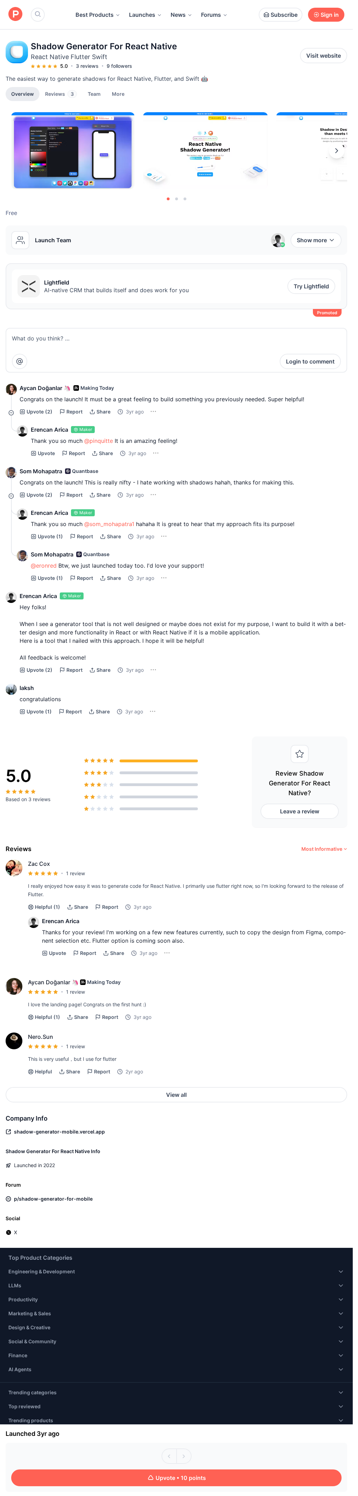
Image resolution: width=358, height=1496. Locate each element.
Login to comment (310, 361)
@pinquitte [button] (98, 440)
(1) (50, 536)
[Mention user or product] (19, 361)
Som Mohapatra (41, 471)
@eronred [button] (44, 565)
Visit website (323, 55)
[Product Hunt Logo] (15, 14)
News (178, 14)
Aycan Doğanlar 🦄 (45, 387)
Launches (142, 14)
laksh (27, 687)
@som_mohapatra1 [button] (109, 523)
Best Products (95, 14)
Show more (312, 240)
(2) (39, 412)
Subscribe (284, 14)
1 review (75, 873)
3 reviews (87, 66)
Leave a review (299, 811)
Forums (211, 14)
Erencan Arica (49, 429)
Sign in (330, 14)
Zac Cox (39, 863)
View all (176, 1094)
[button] (118, 93)
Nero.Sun (40, 1036)
